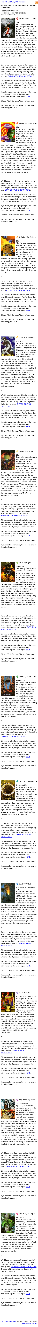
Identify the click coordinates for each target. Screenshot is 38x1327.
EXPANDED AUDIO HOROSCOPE (21, 76)
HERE (28, 96)
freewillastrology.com (29, 1323)
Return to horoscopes (8, 1321)
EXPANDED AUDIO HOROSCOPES (14, 515)
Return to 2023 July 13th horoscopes (14, 2)
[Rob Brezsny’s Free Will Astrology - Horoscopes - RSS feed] (36, 3)
